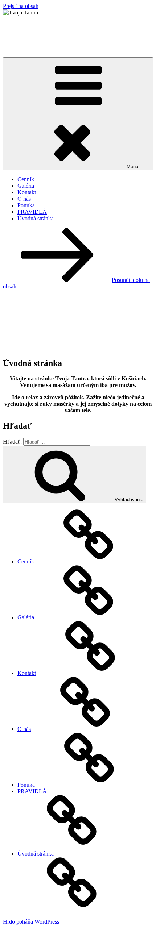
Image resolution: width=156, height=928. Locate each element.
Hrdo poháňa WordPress (31, 922)
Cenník (25, 179)
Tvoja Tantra (35, 30)
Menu (132, 166)
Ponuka (26, 205)
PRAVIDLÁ (32, 212)
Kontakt (26, 192)
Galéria (25, 186)
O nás (24, 199)
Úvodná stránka (35, 218)
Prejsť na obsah (20, 6)
